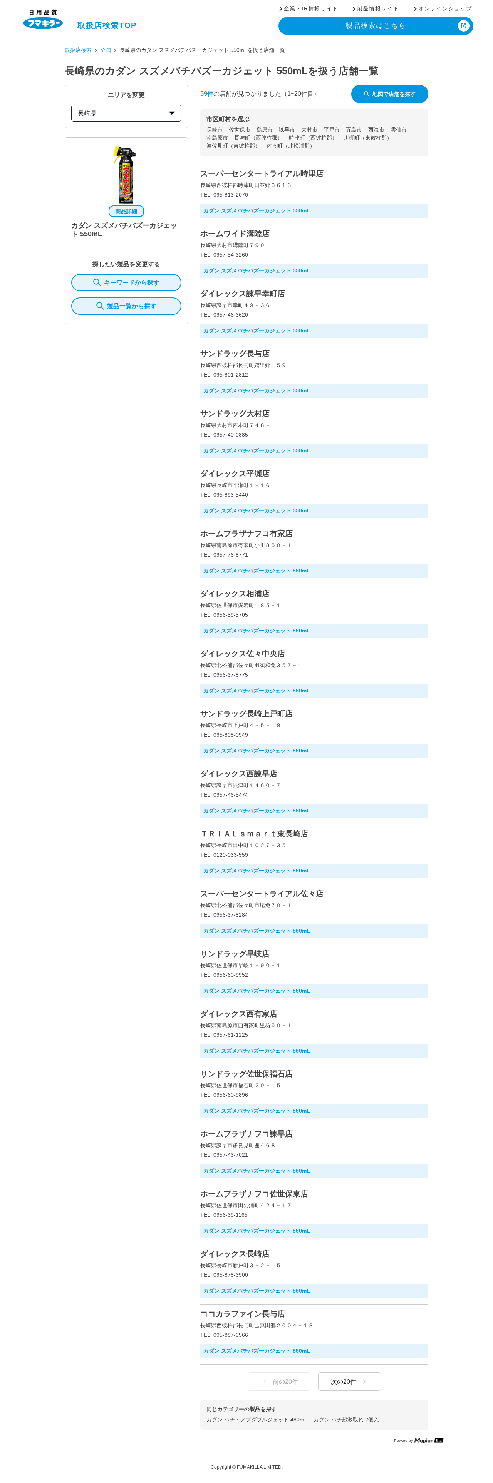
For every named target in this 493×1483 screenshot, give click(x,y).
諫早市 (287, 130)
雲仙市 (399, 130)
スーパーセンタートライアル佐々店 (262, 893)
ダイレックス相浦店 (235, 593)
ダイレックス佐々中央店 (242, 653)
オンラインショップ (445, 8)
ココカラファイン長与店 (242, 1314)
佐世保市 (239, 130)
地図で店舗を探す (394, 94)
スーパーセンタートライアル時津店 (262, 173)
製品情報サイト (378, 8)
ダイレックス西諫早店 (238, 773)
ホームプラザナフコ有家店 (246, 533)
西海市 (376, 130)
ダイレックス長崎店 (235, 1253)
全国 (105, 50)
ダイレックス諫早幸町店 (242, 293)
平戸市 (332, 130)
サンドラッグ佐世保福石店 (246, 1073)
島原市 (265, 130)
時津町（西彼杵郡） (313, 138)
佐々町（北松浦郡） (291, 146)
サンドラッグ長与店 (235, 353)
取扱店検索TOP (107, 25)
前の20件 (285, 1381)
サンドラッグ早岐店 (235, 953)
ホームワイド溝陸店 (235, 233)
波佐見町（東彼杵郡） (233, 146)
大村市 (309, 130)
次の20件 (343, 1381)
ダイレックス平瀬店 (235, 473)
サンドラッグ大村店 (235, 413)
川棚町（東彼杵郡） (368, 138)
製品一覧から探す (131, 306)
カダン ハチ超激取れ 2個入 (346, 1419)
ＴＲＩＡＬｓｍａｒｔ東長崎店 (254, 833)
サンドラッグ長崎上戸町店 (246, 713)
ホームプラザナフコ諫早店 (246, 1133)
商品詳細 (126, 211)
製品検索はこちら (375, 26)
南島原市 (217, 138)
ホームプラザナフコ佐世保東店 (254, 1193)
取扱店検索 (78, 50)
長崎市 (214, 130)
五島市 (354, 130)
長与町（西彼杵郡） (258, 138)
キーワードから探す (131, 282)
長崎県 (87, 113)
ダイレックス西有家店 (238, 1013)
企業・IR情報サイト (311, 8)
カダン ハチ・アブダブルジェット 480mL (256, 1419)
